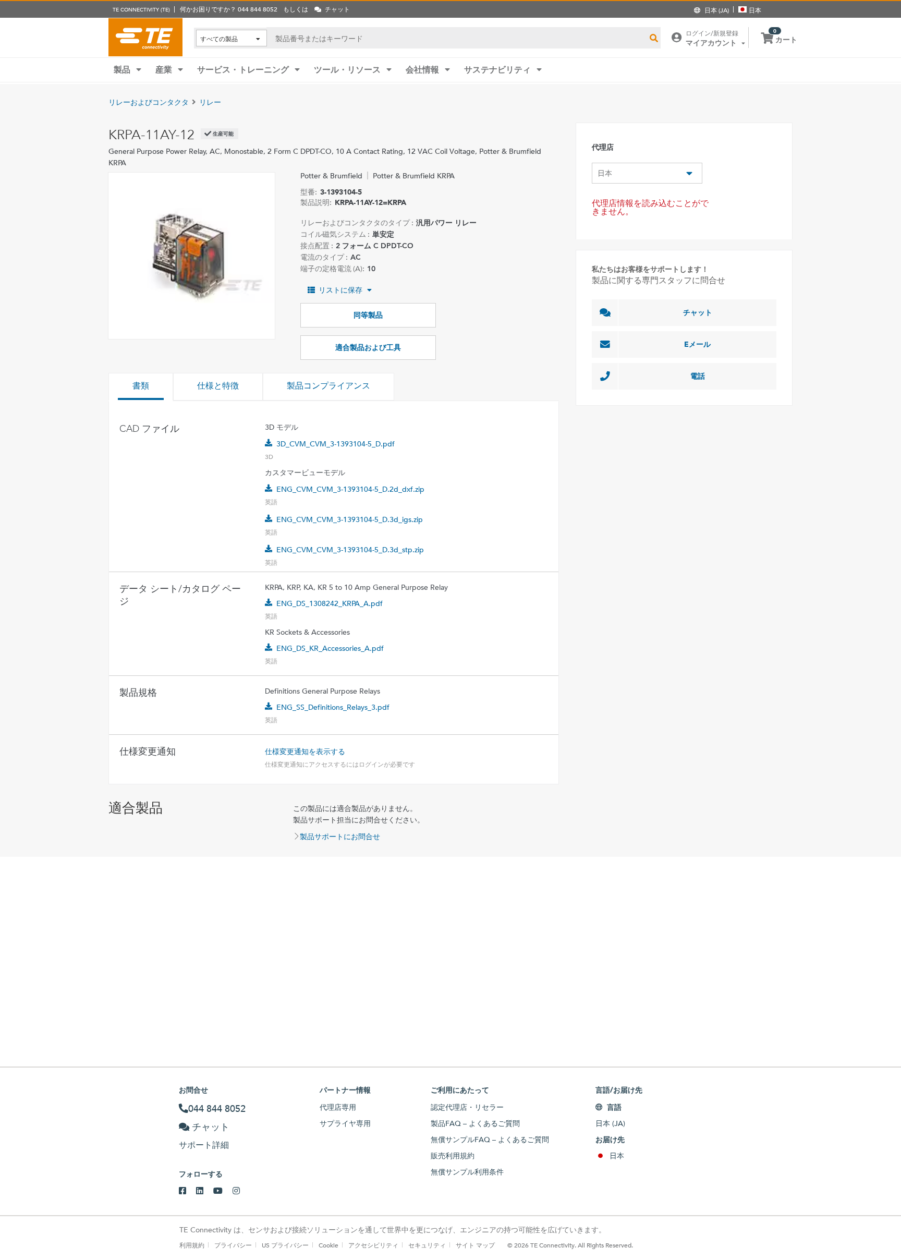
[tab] (140, 387)
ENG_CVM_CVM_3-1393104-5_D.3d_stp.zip (350, 549)
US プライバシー (285, 1245)
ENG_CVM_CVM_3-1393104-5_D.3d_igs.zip (349, 519)
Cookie (328, 1245)
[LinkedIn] (204, 1191)
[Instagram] (241, 1191)
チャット (697, 312)
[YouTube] (223, 1191)
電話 (697, 376)
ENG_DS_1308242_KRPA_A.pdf (329, 603)
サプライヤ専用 (345, 1123)
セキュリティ (427, 1245)
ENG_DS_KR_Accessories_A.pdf (330, 648)
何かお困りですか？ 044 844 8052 (228, 9)
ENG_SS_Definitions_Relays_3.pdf (332, 707)
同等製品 (368, 315)
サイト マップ (475, 1245)
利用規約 (191, 1245)
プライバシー (233, 1245)
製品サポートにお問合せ (340, 836)
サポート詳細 (204, 1145)
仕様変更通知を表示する (305, 751)
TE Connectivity (145, 37)
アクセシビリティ (373, 1245)
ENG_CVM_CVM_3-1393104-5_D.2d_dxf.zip (350, 489)
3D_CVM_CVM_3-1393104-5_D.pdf (335, 444)
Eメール (697, 344)
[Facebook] (187, 1191)
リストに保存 (340, 290)
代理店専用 (338, 1107)
